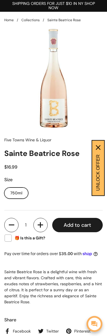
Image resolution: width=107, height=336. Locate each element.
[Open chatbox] (94, 324)
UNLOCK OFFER (98, 173)
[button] (11, 225)
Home (9, 20)
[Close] (98, 147)
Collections (30, 20)
